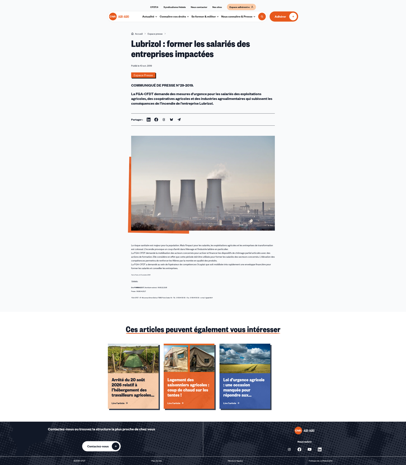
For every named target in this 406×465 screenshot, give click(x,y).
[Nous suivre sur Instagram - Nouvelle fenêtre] (289, 449)
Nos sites (217, 7)
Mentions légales (235, 460)
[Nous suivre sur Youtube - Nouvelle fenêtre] (309, 449)
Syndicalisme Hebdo (175, 7)
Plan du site (156, 460)
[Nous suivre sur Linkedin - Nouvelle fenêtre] (320, 449)
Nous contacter (199, 7)
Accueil (139, 33)
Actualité (148, 16)
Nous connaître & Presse (236, 16)
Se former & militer (203, 16)
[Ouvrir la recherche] (262, 16)
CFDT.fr (154, 7)
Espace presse (155, 33)
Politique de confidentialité (320, 460)
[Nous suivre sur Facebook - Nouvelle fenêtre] (299, 449)
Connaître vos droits (173, 16)
